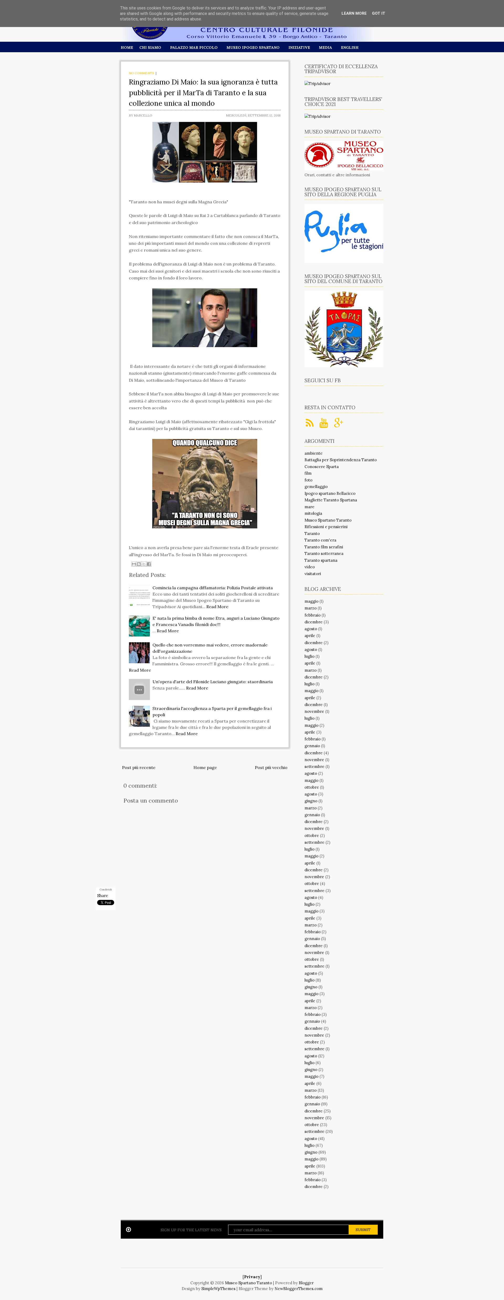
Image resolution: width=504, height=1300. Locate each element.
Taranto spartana (320, 560)
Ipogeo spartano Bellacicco (329, 493)
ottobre (311, 787)
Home (127, 47)
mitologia (313, 513)
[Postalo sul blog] (138, 564)
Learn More (354, 13)
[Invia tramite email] (133, 564)
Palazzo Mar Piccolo (194, 47)
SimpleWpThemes (218, 1288)
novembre (314, 711)
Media (325, 47)
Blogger (306, 1282)
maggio (311, 601)
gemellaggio (316, 486)
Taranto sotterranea (323, 553)
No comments (141, 73)
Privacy (252, 1276)
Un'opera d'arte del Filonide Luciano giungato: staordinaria (213, 681)
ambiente (313, 453)
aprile (309, 635)
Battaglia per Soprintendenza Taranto (340, 459)
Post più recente (138, 767)
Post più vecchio (271, 767)
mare (309, 506)
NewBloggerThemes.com (299, 1288)
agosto (310, 628)
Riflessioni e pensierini (326, 526)
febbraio (312, 615)
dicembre (313, 621)
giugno (310, 800)
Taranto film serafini (323, 546)
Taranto (312, 533)
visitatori (312, 573)
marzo (310, 608)
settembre (314, 766)
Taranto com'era (320, 540)
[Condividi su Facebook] (148, 564)
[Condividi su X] (143, 564)
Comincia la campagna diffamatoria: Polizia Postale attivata (213, 587)
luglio (309, 656)
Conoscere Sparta (321, 466)
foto (308, 479)
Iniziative (299, 47)
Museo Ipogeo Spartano (253, 47)
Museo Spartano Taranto (327, 520)
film (308, 473)
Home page (205, 767)
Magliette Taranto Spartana (330, 499)
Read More (217, 606)
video (309, 566)
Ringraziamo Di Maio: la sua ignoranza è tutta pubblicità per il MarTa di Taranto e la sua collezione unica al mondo (203, 92)
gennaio (312, 745)
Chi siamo (150, 47)
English (350, 47)
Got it (378, 13)
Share (102, 895)
